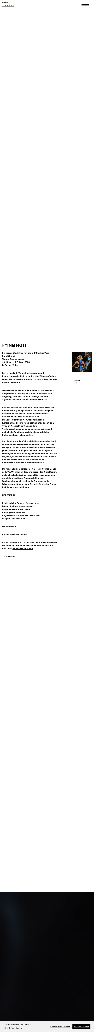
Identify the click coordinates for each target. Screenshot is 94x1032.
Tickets (76, 381)
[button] (8, 556)
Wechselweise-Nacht (22, 548)
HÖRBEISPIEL (8, 495)
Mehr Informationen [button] (13, 1028)
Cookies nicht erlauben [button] (60, 1027)
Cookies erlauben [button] (81, 1027)
